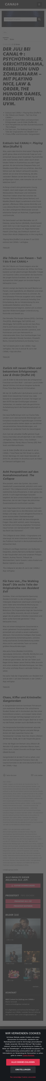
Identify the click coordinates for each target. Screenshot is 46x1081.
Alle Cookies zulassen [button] (23, 1062)
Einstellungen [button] (23, 1070)
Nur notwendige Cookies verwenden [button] (23, 1077)
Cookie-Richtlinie (28, 1055)
